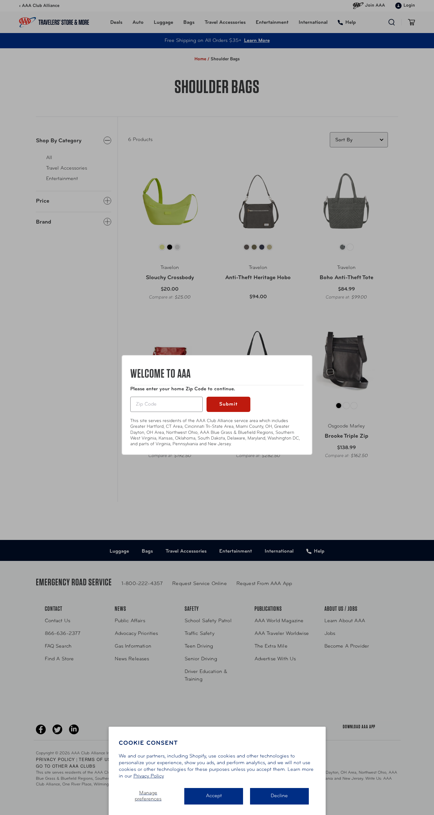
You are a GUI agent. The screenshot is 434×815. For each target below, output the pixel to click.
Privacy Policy (148, 776)
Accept (214, 795)
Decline (279, 795)
